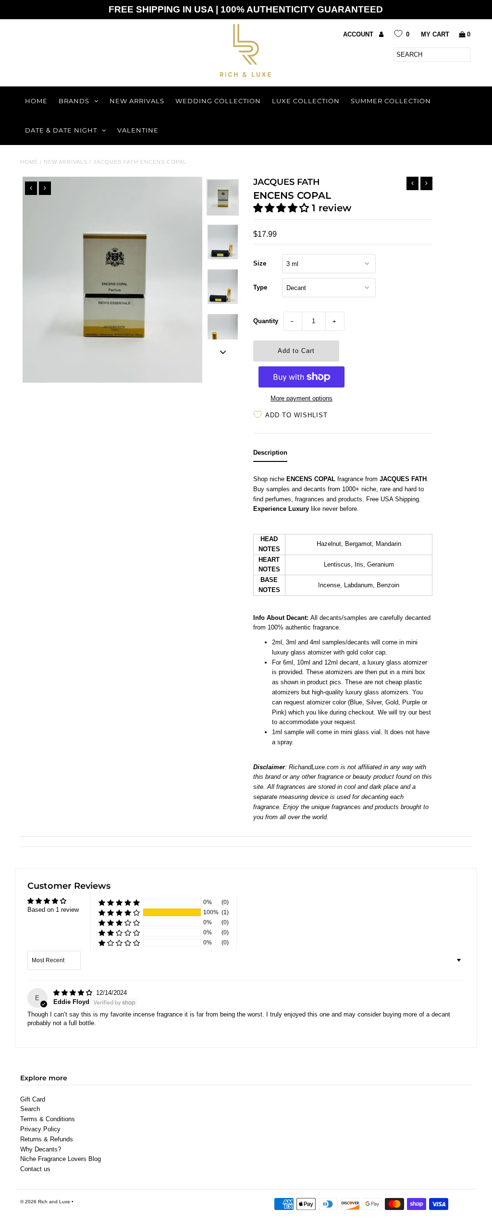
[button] (282, 208)
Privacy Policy (40, 1129)
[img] (73, 992)
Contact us (35, 1169)
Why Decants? (40, 1149)
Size (259, 263)
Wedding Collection (218, 101)
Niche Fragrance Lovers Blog (60, 1158)
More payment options (301, 398)
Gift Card (32, 1099)
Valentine (138, 130)
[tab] (270, 455)
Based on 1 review (53, 909)
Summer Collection (391, 101)
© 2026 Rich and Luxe (45, 1201)
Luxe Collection (306, 101)
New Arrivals (137, 101)
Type (260, 287)
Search (30, 1109)
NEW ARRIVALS (65, 162)
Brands (74, 101)
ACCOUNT (359, 34)
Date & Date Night (61, 130)
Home (36, 101)
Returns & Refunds (46, 1139)
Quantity (265, 321)
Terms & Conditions (47, 1119)
